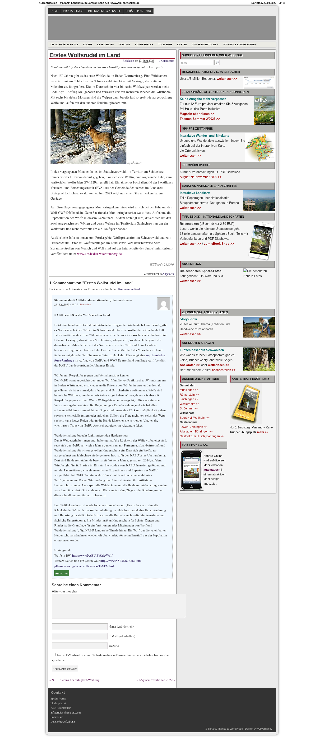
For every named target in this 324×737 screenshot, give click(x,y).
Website (113, 645)
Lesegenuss (105, 44)
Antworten (62, 573)
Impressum (57, 717)
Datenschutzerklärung (63, 721)
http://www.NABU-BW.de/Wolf (92, 555)
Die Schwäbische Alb (65, 44)
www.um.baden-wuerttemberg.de (99, 253)
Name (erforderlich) (121, 626)
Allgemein (168, 274)
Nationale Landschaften (239, 44)
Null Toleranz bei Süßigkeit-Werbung (76, 680)
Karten (182, 44)
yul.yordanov (264, 728)
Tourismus (165, 44)
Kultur (88, 44)
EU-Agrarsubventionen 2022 (154, 680)
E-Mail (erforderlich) (121, 636)
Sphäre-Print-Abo (138, 10)
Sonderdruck (144, 44)
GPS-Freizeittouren (205, 44)
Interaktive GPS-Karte (104, 10)
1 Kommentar (166, 60)
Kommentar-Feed (129, 289)
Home (54, 10)
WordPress (236, 728)
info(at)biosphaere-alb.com (66, 712)
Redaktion (128, 60)
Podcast (124, 44)
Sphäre (212, 728)
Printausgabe (73, 10)
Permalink (85, 304)
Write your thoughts (64, 591)
